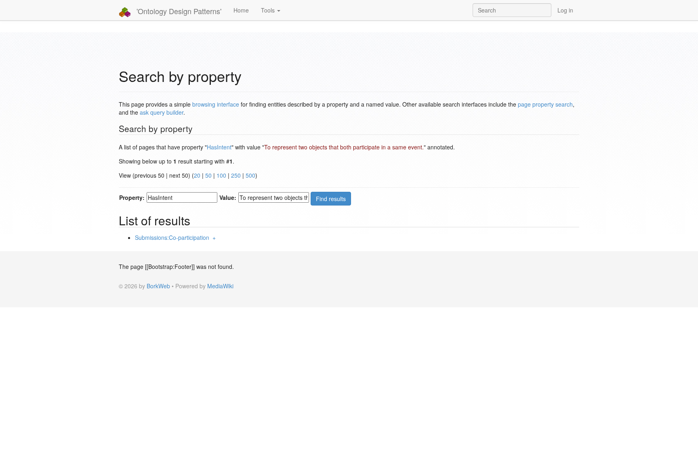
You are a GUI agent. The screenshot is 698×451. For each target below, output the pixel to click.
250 (236, 175)
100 (221, 175)
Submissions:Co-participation (172, 237)
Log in (565, 10)
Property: (132, 197)
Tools (268, 10)
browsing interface (215, 104)
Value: (227, 197)
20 (197, 175)
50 (208, 175)
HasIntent (219, 147)
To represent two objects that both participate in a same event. (344, 147)
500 (250, 175)
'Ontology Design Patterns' (178, 11)
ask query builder (161, 112)
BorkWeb (158, 286)
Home (241, 10)
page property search (545, 104)
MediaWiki (220, 286)
